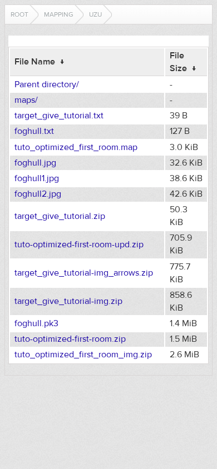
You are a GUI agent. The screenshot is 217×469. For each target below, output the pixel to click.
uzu (95, 14)
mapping (58, 14)
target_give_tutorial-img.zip (68, 301)
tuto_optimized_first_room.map (75, 147)
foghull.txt (34, 131)
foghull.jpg (35, 162)
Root (19, 14)
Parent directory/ (46, 84)
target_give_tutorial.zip (59, 216)
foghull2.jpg (37, 193)
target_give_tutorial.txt (58, 115)
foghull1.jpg (36, 178)
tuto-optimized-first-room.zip (70, 339)
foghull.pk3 (36, 323)
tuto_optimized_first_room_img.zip (83, 354)
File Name (34, 61)
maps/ (26, 100)
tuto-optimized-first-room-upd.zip (79, 244)
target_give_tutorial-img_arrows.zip (83, 272)
